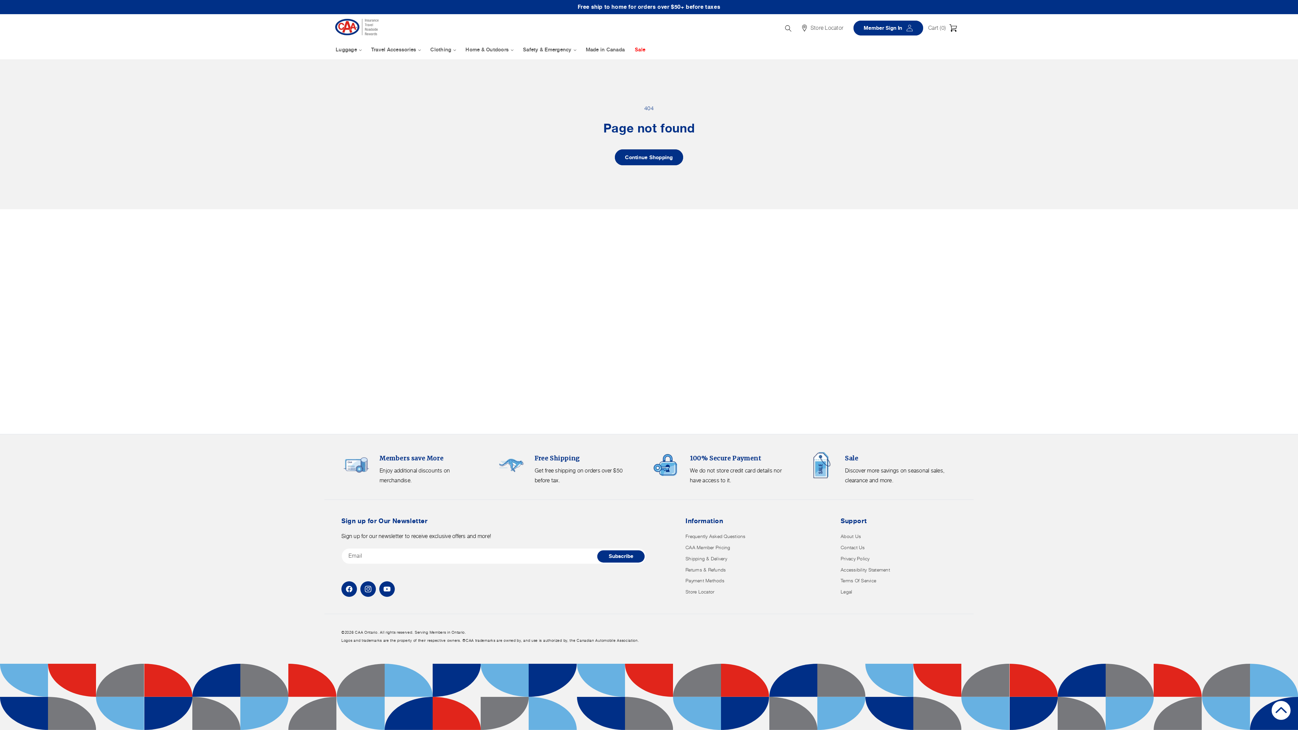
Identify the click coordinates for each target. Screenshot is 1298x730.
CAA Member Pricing (708, 547)
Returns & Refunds (706, 570)
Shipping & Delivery (706, 558)
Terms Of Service (858, 580)
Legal (846, 591)
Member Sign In (891, 28)
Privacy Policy (855, 558)
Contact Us (853, 547)
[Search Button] (788, 28)
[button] (944, 28)
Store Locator (700, 591)
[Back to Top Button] (1281, 710)
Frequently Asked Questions (716, 536)
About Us (851, 536)
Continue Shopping (649, 157)
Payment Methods (705, 580)
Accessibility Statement (865, 570)
